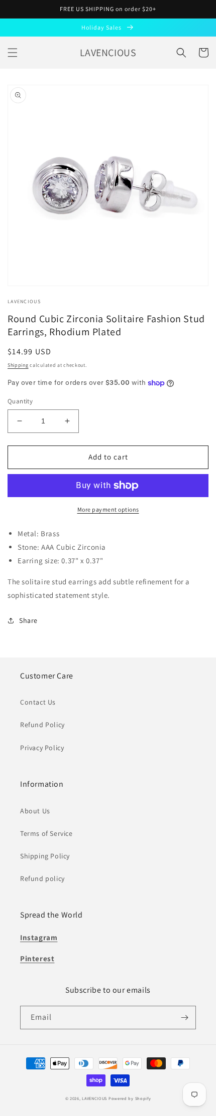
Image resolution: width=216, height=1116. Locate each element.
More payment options (108, 509)
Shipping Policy (45, 855)
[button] (13, 53)
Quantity (20, 401)
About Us (35, 810)
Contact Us (38, 702)
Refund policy (42, 878)
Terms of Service (46, 833)
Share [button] (28, 620)
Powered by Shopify (130, 1098)
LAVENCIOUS (94, 1098)
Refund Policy (42, 724)
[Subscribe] (184, 1017)
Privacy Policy (42, 747)
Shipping (18, 365)
